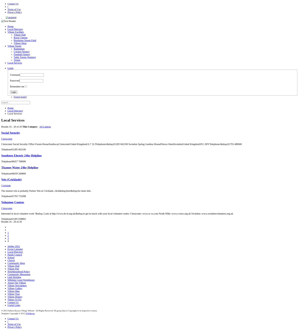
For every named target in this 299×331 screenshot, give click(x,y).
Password (14, 80)
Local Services (14, 63)
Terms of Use (14, 9)
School (10, 257)
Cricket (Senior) (21, 51)
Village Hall (20, 34)
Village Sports (14, 46)
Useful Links (13, 305)
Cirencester (6, 139)
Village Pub (13, 268)
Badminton (19, 49)
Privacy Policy (14, 12)
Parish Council (14, 254)
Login (10, 68)
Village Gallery (14, 288)
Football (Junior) (22, 54)
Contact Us (13, 3)
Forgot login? (20, 97)
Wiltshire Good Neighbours (21, 280)
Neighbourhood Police (18, 271)
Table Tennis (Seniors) (25, 57)
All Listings (45, 126)
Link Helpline (14, 277)
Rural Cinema (20, 37)
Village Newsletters (17, 285)
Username (15, 75)
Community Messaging (18, 274)
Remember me (17, 86)
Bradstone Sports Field (25, 40)
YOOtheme (30, 313)
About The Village (16, 282)
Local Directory (15, 29)
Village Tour (13, 294)
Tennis (17, 60)
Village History (14, 296)
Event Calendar (15, 249)
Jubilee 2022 (13, 246)
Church (11, 260)
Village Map (13, 291)
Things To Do (14, 299)
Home (10, 26)
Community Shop (16, 263)
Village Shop (20, 43)
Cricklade (6, 185)
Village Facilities (15, 32)
